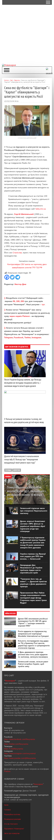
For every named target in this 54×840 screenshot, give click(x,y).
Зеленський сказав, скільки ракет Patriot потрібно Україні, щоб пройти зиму (33, 664)
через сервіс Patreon (19, 316)
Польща (8, 470)
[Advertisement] (27, 34)
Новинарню (38, 784)
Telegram (8, 337)
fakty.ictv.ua (41, 209)
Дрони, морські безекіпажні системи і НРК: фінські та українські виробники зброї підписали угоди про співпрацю (32, 526)
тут (43, 304)
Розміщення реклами (12, 819)
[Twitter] (12, 277)
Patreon (7, 771)
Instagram (36, 337)
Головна (7, 810)
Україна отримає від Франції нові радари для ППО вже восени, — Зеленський (33, 556)
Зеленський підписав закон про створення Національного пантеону (33, 510)
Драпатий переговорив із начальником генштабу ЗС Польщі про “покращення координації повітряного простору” (21, 459)
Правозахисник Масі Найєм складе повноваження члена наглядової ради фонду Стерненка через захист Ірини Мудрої (33, 598)
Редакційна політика (12, 814)
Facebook (18, 337)
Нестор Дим (20, 284)
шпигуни (16, 470)
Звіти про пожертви (12, 833)
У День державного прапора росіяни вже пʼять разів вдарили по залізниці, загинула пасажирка (33, 654)
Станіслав (17, 252)
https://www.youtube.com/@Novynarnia (20, 758)
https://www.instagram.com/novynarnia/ (20, 753)
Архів (6, 805)
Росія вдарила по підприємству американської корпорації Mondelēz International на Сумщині (33, 633)
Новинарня (10, 681)
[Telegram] (17, 277)
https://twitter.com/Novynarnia (16, 744)
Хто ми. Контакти (11, 824)
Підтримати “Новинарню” (14, 829)
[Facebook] (6, 277)
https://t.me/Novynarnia (13, 749)
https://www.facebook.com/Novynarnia (19, 739)
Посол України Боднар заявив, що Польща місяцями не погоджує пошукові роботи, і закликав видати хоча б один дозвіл (22, 382)
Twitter (27, 337)
